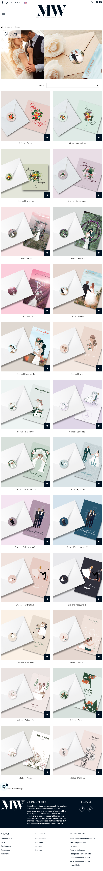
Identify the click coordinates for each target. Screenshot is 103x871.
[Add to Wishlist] (47, 137)
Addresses (5, 850)
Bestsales (39, 842)
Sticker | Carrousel (26, 662)
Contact (38, 846)
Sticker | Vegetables (77, 143)
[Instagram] (6, 3)
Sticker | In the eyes (25, 432)
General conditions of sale (80, 858)
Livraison (73, 846)
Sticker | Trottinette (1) (26, 605)
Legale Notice (75, 865)
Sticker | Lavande (25, 316)
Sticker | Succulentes (77, 201)
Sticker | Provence (26, 201)
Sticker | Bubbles (77, 662)
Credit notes (6, 846)
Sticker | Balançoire (25, 720)
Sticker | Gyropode (77, 489)
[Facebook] (2, 3)
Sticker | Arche (25, 259)
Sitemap (38, 850)
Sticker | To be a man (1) (26, 547)
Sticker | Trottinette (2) (77, 605)
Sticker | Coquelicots (26, 374)
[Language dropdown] (25, 3)
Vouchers (5, 854)
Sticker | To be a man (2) (77, 547)
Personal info (6, 839)
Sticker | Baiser (77, 374)
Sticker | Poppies (77, 778)
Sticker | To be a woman (25, 489)
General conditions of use (80, 861)
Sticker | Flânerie (77, 316)
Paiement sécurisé (77, 850)
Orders (4, 842)
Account (6, 834)
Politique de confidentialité (80, 854)
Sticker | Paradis (77, 720)
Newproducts (40, 839)
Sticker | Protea (26, 778)
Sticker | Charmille (77, 259)
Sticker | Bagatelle (77, 432)
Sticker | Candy (25, 143)
